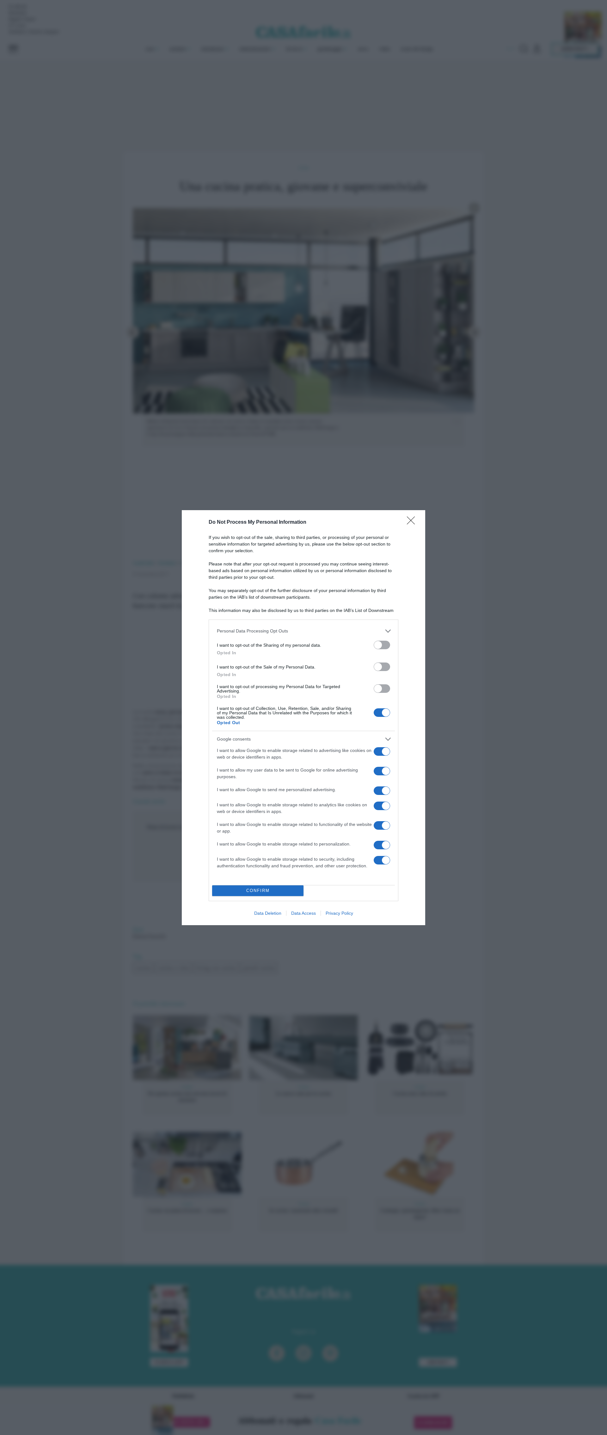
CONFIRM (258, 890)
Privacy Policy (339, 913)
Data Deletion (267, 913)
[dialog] (303, 717)
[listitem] (303, 631)
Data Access (303, 913)
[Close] (413, 522)
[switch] (382, 645)
